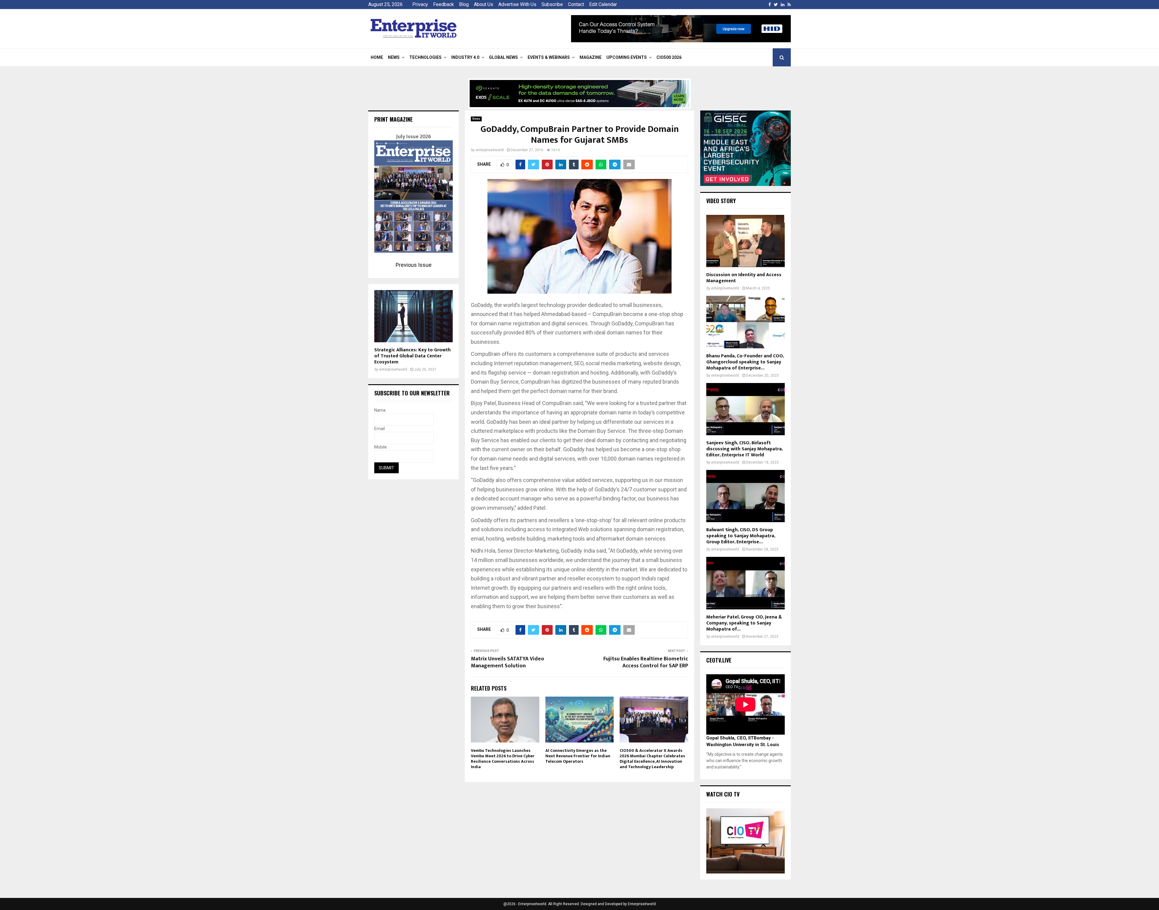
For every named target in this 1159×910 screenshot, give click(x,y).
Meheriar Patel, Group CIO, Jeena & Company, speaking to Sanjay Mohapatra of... (744, 623)
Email (379, 428)
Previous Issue (414, 265)
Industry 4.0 (465, 57)
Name (380, 410)
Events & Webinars (549, 57)
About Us (483, 4)
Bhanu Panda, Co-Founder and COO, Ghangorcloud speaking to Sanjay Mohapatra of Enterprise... (745, 362)
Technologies (425, 57)
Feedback (443, 4)
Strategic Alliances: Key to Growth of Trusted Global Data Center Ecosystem (412, 356)
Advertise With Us (517, 4)
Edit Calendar (603, 4)
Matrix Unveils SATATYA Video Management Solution (507, 662)
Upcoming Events (626, 57)
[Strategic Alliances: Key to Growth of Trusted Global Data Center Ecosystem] (413, 316)
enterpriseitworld (490, 150)
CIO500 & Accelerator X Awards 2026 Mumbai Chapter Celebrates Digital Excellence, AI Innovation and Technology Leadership (652, 759)
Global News (503, 57)
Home (377, 57)
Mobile (380, 447)
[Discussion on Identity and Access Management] (745, 241)
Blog (464, 4)
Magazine (591, 57)
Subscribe (552, 4)
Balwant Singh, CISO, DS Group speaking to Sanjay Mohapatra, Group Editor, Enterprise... (740, 536)
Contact (576, 4)
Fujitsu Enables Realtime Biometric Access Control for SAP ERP (645, 662)
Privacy (420, 4)
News (394, 57)
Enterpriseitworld (642, 904)
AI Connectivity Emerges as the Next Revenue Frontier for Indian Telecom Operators (577, 756)
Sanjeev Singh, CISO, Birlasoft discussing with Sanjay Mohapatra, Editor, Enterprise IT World (744, 449)
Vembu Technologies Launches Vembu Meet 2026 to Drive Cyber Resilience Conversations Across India (503, 759)
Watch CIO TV (722, 794)
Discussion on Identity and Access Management (743, 278)
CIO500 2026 (669, 57)
